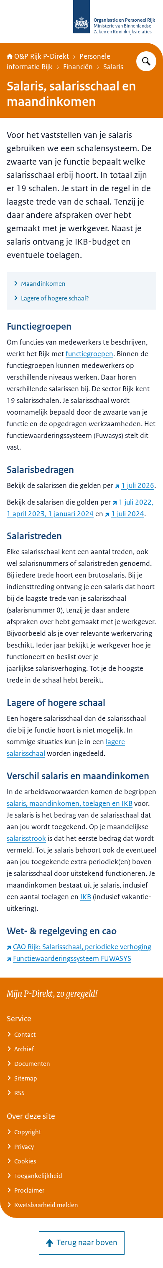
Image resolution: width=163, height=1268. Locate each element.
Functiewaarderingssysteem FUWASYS (72, 958)
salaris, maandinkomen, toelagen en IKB (69, 803)
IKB (85, 896)
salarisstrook (26, 838)
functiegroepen (89, 353)
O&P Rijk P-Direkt (41, 56)
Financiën (78, 66)
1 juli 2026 (137, 485)
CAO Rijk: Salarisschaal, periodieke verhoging (82, 946)
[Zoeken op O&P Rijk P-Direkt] (146, 61)
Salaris (113, 66)
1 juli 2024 (127, 513)
